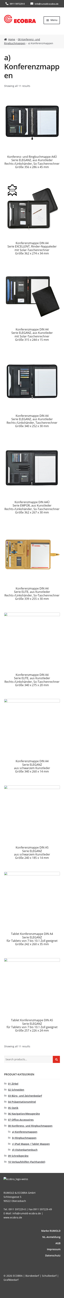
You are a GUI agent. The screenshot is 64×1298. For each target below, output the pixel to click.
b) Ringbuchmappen (24, 1138)
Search (56, 1059)
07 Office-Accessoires (21, 1119)
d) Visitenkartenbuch (25, 1149)
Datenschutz (52, 1255)
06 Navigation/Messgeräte (24, 1113)
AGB (57, 1243)
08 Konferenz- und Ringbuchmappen (30, 1125)
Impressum (53, 1249)
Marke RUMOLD (50, 1230)
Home (11, 39)
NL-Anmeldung (51, 1237)
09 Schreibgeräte (18, 1155)
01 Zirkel (13, 1083)
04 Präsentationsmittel (22, 1101)
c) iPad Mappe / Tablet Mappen (31, 1144)
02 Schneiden (16, 1089)
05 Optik (13, 1108)
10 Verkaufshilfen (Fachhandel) (26, 1162)
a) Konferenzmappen (24, 1131)
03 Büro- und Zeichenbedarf (25, 1095)
